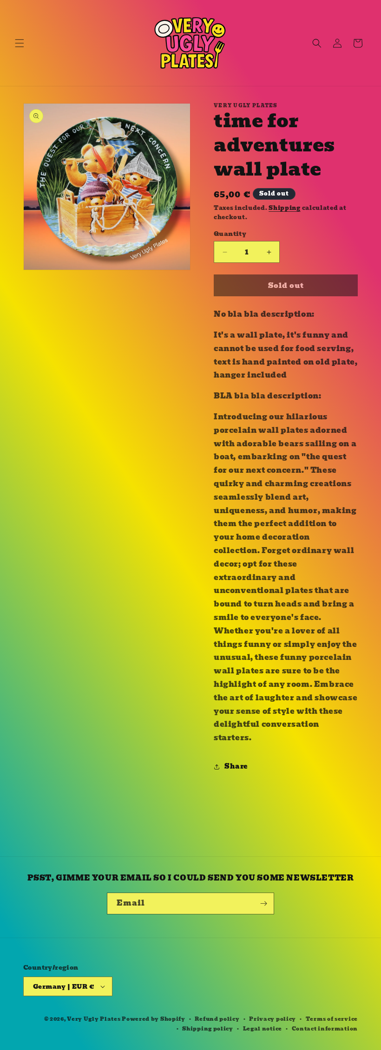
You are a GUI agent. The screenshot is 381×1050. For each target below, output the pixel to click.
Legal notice (262, 1028)
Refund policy (217, 1019)
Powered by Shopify (153, 1019)
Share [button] (236, 766)
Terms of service (332, 1019)
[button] (19, 43)
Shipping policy (207, 1028)
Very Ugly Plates (93, 1019)
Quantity (230, 234)
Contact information (325, 1028)
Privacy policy (272, 1019)
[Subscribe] (263, 903)
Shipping (285, 207)
